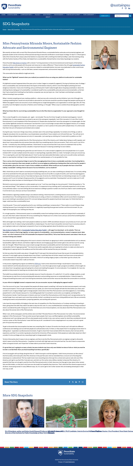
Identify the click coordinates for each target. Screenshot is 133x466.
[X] (72, 382)
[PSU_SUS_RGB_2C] (11, 4)
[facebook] (122, 8)
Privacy (60, 462)
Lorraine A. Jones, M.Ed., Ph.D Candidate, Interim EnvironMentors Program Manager (74, 432)
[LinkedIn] (76, 382)
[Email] (82, 382)
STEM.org (37, 263)
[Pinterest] (79, 382)
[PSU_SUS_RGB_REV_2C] (66, 451)
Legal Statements (70, 462)
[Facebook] (69, 382)
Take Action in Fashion (20, 63)
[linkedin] (129, 8)
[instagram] (126, 8)
